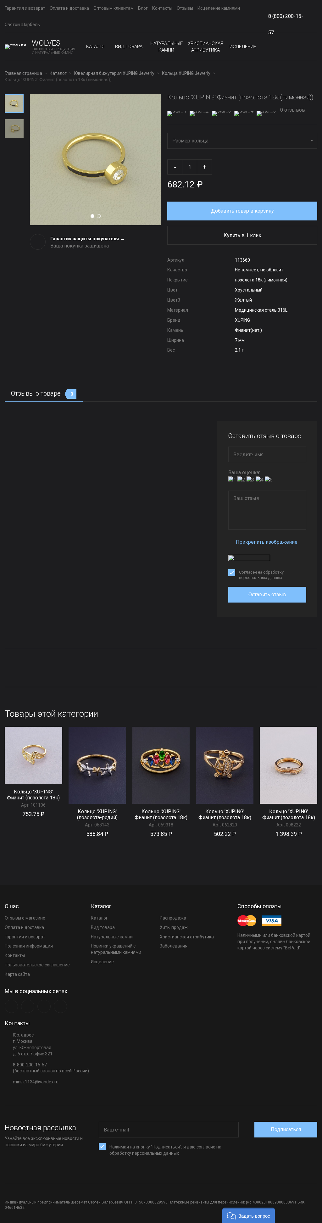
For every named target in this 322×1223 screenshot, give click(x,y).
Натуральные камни (166, 47)
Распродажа (173, 917)
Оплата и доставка (69, 8)
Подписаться (286, 1129)
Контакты (162, 8)
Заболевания (173, 945)
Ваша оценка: (244, 472)
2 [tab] (99, 216)
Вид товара (128, 46)
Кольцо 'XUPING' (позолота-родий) (97, 814)
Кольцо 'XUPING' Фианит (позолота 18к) (33, 795)
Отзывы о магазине (25, 917)
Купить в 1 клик (242, 235)
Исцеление (243, 46)
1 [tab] (92, 216)
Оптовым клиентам (113, 8)
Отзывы (185, 8)
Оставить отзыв (267, 595)
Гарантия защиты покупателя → (87, 239)
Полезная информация (29, 945)
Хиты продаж (174, 927)
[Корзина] (312, 47)
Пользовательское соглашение (37, 964)
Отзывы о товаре (42, 393)
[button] (248, 1215)
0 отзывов (292, 110)
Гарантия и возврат (25, 8)
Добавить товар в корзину (242, 211)
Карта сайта (17, 974)
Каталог (96, 46)
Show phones (309, 16)
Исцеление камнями (218, 8)
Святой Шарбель (22, 24)
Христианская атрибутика (205, 47)
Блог (143, 8)
